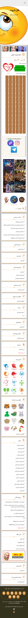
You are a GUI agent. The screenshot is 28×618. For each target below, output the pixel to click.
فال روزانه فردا (21, 582)
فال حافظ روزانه (21, 542)
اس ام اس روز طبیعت (19, 222)
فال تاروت (14, 10)
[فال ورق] (8, 187)
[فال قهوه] (20, 176)
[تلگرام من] (20, 593)
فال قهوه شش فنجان (19, 278)
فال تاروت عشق (16, 54)
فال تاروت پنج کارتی (20, 468)
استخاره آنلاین (21, 249)
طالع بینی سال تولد (20, 434)
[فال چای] (20, 187)
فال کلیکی (22, 327)
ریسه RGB (21, 349)
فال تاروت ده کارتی (20, 477)
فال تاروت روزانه (20, 445)
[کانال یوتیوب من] (14, 597)
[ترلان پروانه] (14, 49)
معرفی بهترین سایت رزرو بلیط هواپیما (16, 524)
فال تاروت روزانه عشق (19, 484)
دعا (23, 315)
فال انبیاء (22, 260)
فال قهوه (22, 272)
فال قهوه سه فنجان (20, 275)
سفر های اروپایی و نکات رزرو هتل (17, 510)
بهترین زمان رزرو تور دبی (19, 513)
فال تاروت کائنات (20, 455)
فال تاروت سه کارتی (20, 461)
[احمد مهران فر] (22, 49)
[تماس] (7, 593)
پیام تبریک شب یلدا (20, 549)
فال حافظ (22, 539)
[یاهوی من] (24, 593)
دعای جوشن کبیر (20, 312)
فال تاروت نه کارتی (20, 474)
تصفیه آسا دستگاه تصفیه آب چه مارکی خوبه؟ (14, 502)
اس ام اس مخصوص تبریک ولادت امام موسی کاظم (14, 225)
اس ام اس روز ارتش (20, 231)
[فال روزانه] (8, 165)
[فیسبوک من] (16, 593)
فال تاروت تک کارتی (20, 458)
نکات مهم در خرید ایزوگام (18, 521)
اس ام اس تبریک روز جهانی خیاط (17, 228)
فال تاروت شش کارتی (19, 471)
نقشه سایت (7, 606)
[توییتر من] (3, 593)
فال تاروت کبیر (21, 448)
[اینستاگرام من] (12, 593)
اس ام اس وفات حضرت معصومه (17, 238)
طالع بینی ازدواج (20, 301)
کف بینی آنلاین (21, 290)
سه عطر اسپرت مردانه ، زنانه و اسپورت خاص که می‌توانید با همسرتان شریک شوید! (14, 506)
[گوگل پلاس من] (18, 597)
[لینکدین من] (10, 597)
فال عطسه (22, 570)
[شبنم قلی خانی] (6, 49)
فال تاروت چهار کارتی (19, 465)
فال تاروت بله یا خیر (20, 487)
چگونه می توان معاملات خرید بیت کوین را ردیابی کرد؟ (14, 517)
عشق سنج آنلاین (20, 338)
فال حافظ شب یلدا (20, 545)
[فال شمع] (8, 176)
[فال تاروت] (20, 165)
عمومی (16, 208)
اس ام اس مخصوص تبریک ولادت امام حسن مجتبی (14, 235)
